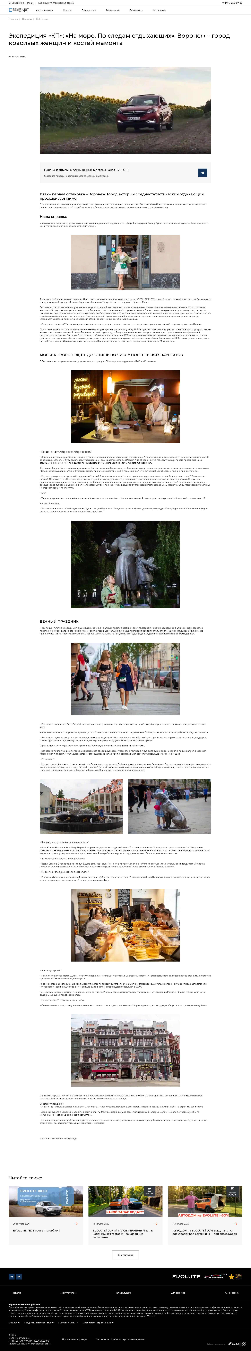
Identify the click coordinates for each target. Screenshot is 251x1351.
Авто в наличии (44, 10)
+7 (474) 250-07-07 (232, 2)
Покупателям (89, 10)
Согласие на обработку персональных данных (120, 1339)
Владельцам (112, 10)
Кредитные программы (37, 1322)
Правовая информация (74, 1339)
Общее (13, 1322)
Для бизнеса (136, 10)
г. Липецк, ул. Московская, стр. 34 (56, 2)
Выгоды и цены (67, 1322)
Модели (67, 10)
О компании (159, 10)
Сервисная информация (97, 1322)
